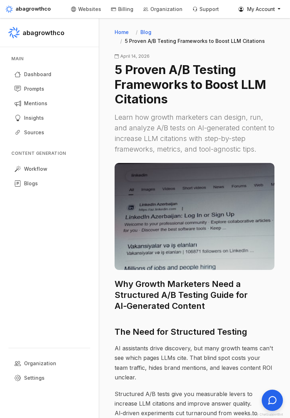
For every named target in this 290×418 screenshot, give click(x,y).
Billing (125, 9)
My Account (261, 9)
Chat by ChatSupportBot (264, 414)
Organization (166, 9)
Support (209, 9)
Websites (89, 9)
